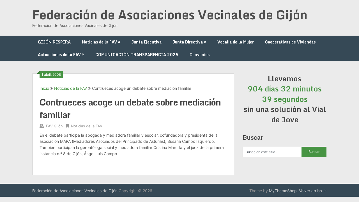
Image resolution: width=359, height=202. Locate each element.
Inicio (44, 88)
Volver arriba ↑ (313, 190)
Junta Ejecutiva (147, 42)
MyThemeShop (283, 190)
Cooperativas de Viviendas (290, 42)
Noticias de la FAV (99, 42)
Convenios (200, 54)
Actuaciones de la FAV (59, 54)
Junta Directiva (188, 42)
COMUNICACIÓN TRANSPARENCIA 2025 (136, 54)
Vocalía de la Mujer (235, 42)
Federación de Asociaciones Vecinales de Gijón (169, 14)
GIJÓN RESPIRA (54, 42)
